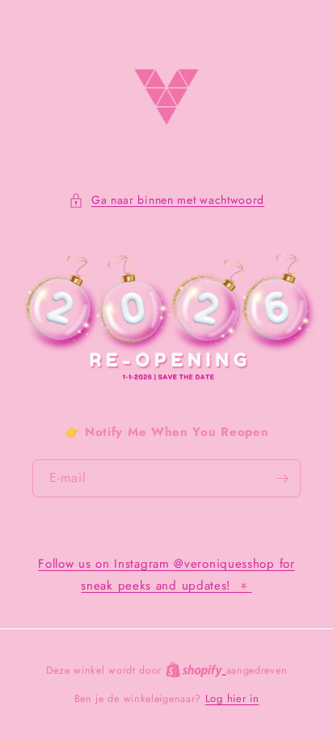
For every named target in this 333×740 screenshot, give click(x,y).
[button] (166, 200)
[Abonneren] (282, 478)
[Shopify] (196, 670)
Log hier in (232, 698)
